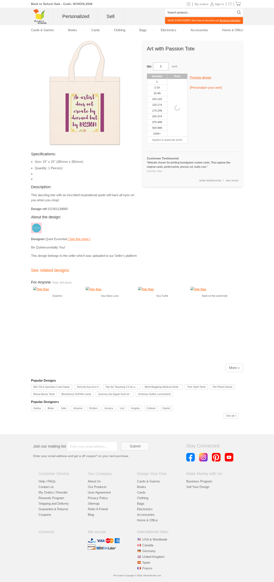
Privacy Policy (98, 498)
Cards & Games (148, 481)
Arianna (77, 408)
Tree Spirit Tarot (196, 386)
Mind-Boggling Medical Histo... (162, 386)
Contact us (46, 487)
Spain (146, 562)
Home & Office (147, 520)
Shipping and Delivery (54, 503)
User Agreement (99, 492)
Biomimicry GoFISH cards (76, 394)
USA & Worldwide (154, 539)
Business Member (230, 20)
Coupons (45, 514)
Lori (122, 408)
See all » (231, 415)
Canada (147, 545)
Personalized (75, 16)
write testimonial (210, 180)
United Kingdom (153, 556)
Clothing (142, 498)
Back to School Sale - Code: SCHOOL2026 (61, 4)
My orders (201, 4)
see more (232, 180)
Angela (135, 408)
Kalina (37, 408)
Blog (91, 514)
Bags (140, 503)
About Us (94, 481)
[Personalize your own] (206, 87)
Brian (51, 408)
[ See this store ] (79, 239)
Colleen (151, 408)
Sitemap (93, 503)
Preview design (200, 77)
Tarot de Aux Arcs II (87, 386)
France (147, 568)
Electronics (145, 509)
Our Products (97, 487)
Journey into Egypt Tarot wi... (114, 394)
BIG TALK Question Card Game (51, 386)
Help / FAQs (47, 481)
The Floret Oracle (222, 386)
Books (141, 487)
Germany (149, 551)
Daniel (166, 408)
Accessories (146, 514)
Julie (63, 408)
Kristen (93, 408)
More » (234, 368)
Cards (141, 492)
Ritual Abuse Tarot (44, 394)
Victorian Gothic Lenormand (154, 394)
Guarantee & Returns (53, 509)
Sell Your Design (197, 487)
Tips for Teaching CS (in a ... (121, 386)
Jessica (108, 408)
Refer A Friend (98, 509)
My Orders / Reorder (53, 492)
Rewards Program (51, 498)
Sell (111, 16)
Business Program (199, 481)
